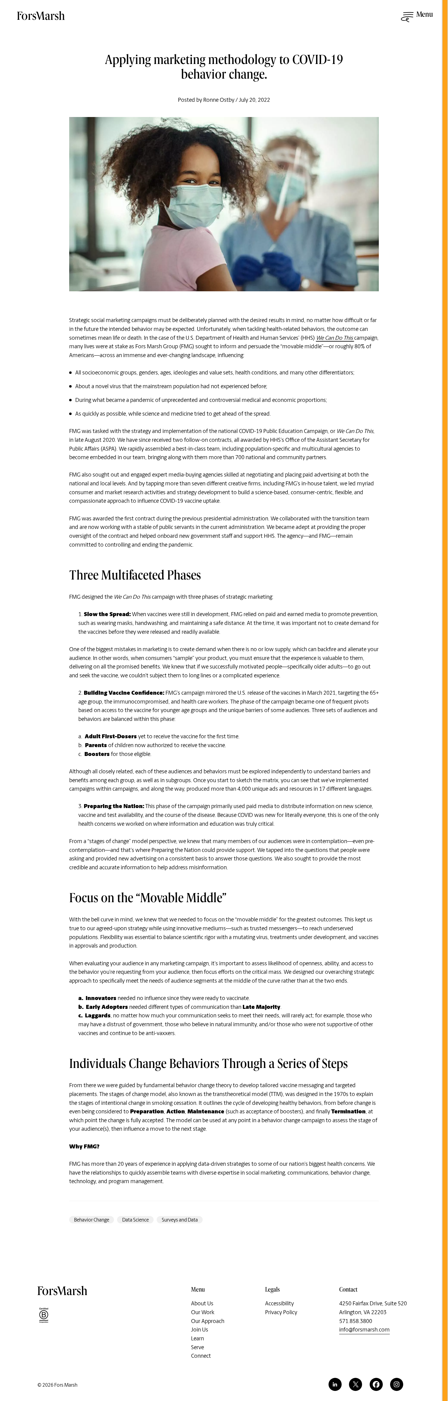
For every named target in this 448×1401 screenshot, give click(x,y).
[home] (41, 18)
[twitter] (355, 1384)
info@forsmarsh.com (364, 1329)
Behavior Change (91, 1220)
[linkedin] (335, 1384)
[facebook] (376, 1384)
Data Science (135, 1220)
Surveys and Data (180, 1220)
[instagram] (396, 1384)
